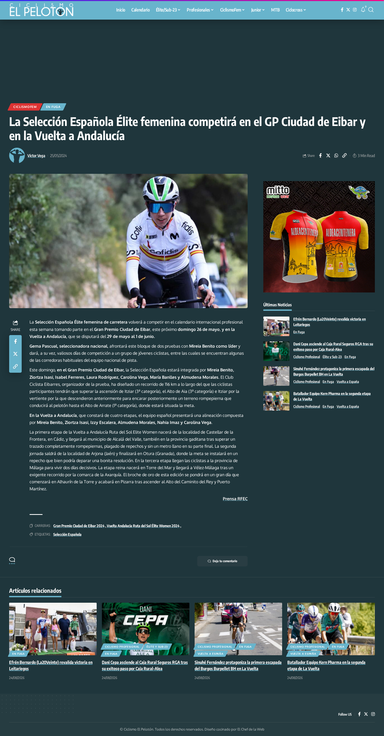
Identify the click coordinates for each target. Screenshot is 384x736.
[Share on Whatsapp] (336, 155)
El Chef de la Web (250, 729)
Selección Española (67, 534)
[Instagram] (355, 9)
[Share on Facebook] (320, 155)
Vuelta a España (348, 382)
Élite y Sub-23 (332, 357)
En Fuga (53, 107)
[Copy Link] (344, 155)
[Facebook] (342, 9)
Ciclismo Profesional (306, 357)
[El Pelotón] (44, 10)
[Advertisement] (192, 58)
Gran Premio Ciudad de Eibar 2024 (78, 526)
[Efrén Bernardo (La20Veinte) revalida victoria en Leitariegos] (276, 326)
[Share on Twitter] (328, 155)
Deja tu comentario (225, 561)
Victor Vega (36, 155)
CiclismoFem (25, 107)
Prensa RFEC (235, 498)
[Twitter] (348, 9)
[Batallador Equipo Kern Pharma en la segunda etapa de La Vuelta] (276, 401)
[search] (371, 9)
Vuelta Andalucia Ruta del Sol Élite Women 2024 (143, 526)
